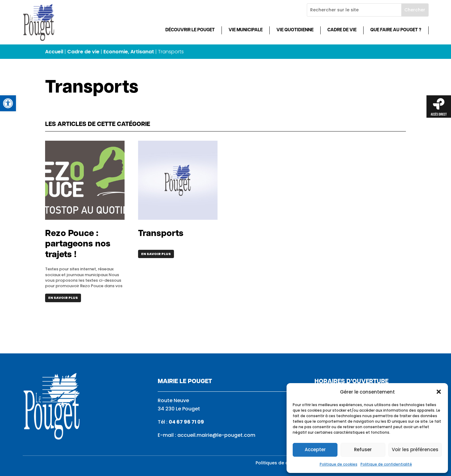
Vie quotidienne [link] (295, 30)
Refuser (363, 449)
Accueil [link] (54, 51)
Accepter (315, 449)
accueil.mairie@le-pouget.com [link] (216, 435)
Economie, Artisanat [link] (128, 51)
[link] (8, 103)
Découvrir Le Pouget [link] (190, 30)
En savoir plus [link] (63, 297)
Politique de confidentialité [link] (386, 464)
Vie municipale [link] (246, 30)
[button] (439, 392)
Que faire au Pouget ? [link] (395, 30)
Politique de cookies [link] (338, 464)
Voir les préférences (415, 449)
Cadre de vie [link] (342, 30)
